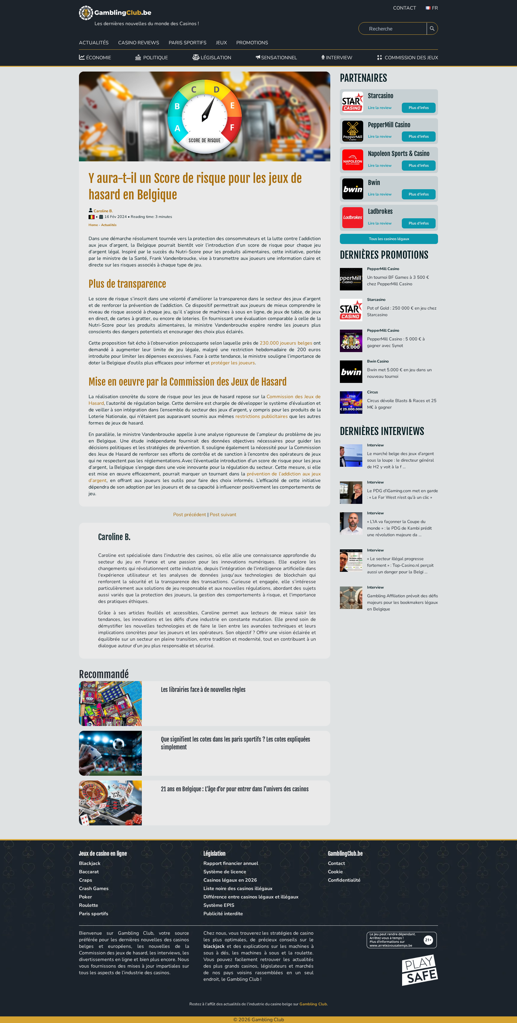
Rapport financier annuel (230, 863)
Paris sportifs (93, 913)
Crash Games (94, 888)
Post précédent (189, 514)
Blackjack (90, 863)
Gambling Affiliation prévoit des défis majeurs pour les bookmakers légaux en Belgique (402, 602)
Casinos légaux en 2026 (230, 880)
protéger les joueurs (233, 363)
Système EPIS (218, 905)
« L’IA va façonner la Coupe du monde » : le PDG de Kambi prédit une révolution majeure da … (399, 528)
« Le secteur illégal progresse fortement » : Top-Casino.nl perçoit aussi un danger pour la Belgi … (400, 565)
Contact (404, 8)
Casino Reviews (138, 43)
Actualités (94, 43)
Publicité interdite (223, 913)
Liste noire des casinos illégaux (238, 888)
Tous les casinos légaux (389, 239)
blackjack (214, 946)
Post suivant (223, 514)
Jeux (221, 43)
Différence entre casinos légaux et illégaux (251, 897)
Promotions (252, 43)
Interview (375, 445)
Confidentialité (344, 880)
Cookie (335, 872)
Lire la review (380, 107)
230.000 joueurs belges (286, 343)
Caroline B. (103, 211)
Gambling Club (313, 1004)
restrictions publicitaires (261, 416)
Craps (85, 880)
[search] (432, 28)
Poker (85, 897)
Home (93, 225)
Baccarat (89, 872)
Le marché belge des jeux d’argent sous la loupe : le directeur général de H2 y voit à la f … (400, 460)
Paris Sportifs (187, 43)
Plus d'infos (419, 107)
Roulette (88, 905)
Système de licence (224, 872)
